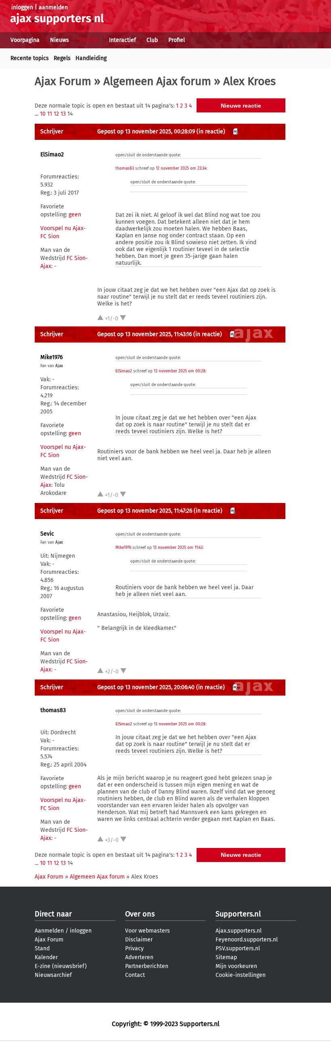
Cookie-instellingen (241, 975)
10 (43, 113)
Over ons (140, 914)
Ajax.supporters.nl (239, 930)
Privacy (134, 948)
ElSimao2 (52, 154)
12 (56, 113)
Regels (62, 58)
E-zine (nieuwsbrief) (61, 966)
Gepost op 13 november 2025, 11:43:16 (144, 334)
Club (152, 40)
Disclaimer (139, 939)
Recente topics (29, 58)
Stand (42, 948)
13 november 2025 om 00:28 (179, 371)
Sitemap (226, 957)
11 (49, 113)
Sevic (47, 533)
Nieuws (59, 40)
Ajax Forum (63, 81)
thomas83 (124, 168)
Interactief (122, 40)
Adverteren (139, 957)
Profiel (176, 40)
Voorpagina (25, 40)
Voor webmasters (147, 930)
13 (63, 113)
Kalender (46, 957)
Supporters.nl (238, 914)
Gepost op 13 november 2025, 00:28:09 (146, 131)
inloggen (22, 7)
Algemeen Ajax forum (157, 81)
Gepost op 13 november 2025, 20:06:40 (146, 687)
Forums (89, 40)
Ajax (59, 366)
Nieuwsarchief (53, 975)
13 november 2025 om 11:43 (178, 547)
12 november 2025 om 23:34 (181, 168)
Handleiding (91, 58)
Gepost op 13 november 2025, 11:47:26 (144, 510)
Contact (135, 975)
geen (75, 214)
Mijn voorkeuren (236, 966)
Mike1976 (51, 357)
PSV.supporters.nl (238, 948)
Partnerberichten (146, 966)
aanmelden (53, 7)
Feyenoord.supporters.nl (247, 939)
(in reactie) (211, 131)
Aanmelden (49, 930)
